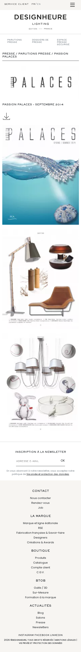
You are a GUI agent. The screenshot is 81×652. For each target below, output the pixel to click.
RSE (40, 528)
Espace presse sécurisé (63, 42)
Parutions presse (14, 41)
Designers (40, 538)
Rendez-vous (40, 503)
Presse (40, 622)
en (39, 4)
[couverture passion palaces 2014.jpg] (40, 175)
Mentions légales (65, 640)
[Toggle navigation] (72, 5)
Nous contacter (40, 498)
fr (33, 4)
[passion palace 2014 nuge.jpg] (40, 383)
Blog (41, 613)
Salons (40, 618)
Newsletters (41, 627)
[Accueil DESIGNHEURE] (40, 21)
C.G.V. (40, 572)
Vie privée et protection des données (47, 474)
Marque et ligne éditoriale (40, 523)
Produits (40, 558)
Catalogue (40, 563)
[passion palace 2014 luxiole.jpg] (40, 279)
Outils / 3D (40, 588)
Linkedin (56, 635)
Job (40, 508)
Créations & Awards (40, 542)
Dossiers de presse (40, 41)
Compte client (40, 567)
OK (63, 460)
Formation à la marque (40, 597)
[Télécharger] (40, 116)
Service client (16, 4)
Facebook (41, 635)
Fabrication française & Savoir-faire (40, 533)
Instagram (26, 635)
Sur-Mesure (41, 593)
